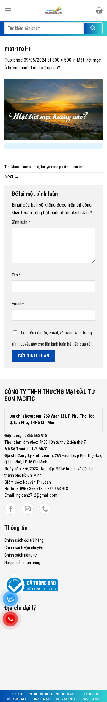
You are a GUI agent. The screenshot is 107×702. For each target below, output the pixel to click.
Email (18, 303)
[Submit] (93, 28)
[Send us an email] (28, 509)
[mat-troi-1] (53, 109)
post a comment (71, 166)
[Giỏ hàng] (99, 10)
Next (11, 176)
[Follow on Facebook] (10, 509)
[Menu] (8, 10)
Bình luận (21, 222)
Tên (16, 275)
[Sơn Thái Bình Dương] (53, 10)
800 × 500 (61, 60)
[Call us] (45, 509)
